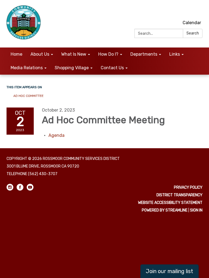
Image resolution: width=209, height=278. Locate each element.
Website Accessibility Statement (170, 202)
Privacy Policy (188, 187)
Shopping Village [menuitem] (72, 67)
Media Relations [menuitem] (27, 67)
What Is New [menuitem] (73, 54)
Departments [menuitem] (143, 54)
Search (192, 33)
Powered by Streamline (165, 210)
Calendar (192, 22)
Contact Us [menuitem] (112, 67)
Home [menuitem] (16, 54)
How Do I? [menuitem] (108, 54)
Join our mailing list (169, 271)
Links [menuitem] (174, 54)
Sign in (196, 210)
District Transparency (179, 195)
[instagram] (179, 10)
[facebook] (189, 10)
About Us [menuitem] (39, 54)
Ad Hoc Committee (28, 96)
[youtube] (199, 10)
